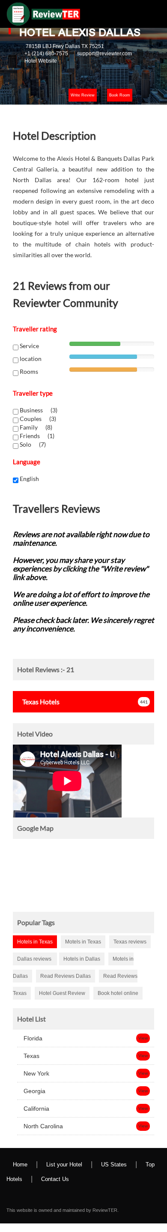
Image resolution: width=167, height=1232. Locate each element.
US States (114, 1164)
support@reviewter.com (104, 54)
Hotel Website (40, 61)
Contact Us (55, 1179)
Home (20, 1164)
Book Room (119, 95)
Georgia (33, 1091)
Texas (30, 1055)
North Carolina (42, 1126)
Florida (32, 1038)
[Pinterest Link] (86, 1194)
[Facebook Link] (17, 1194)
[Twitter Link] (34, 1194)
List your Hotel (64, 1164)
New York (35, 1073)
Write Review (83, 95)
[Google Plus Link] (51, 1194)
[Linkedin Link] (69, 1194)
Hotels (41, 701)
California (35, 1108)
